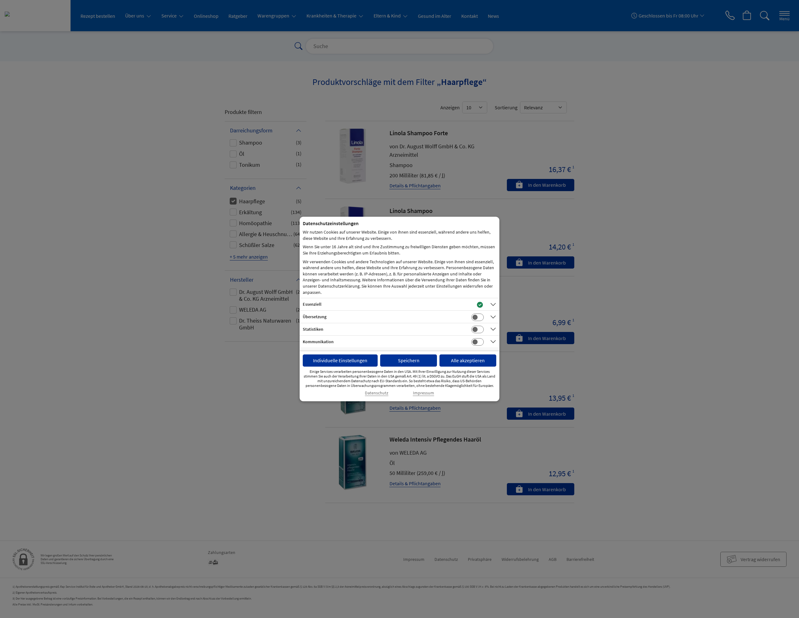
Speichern (408, 360)
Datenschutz (376, 393)
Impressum (423, 393)
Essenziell (312, 304)
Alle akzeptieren (468, 360)
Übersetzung (314, 316)
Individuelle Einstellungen (340, 360)
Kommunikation (318, 341)
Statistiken (313, 329)
